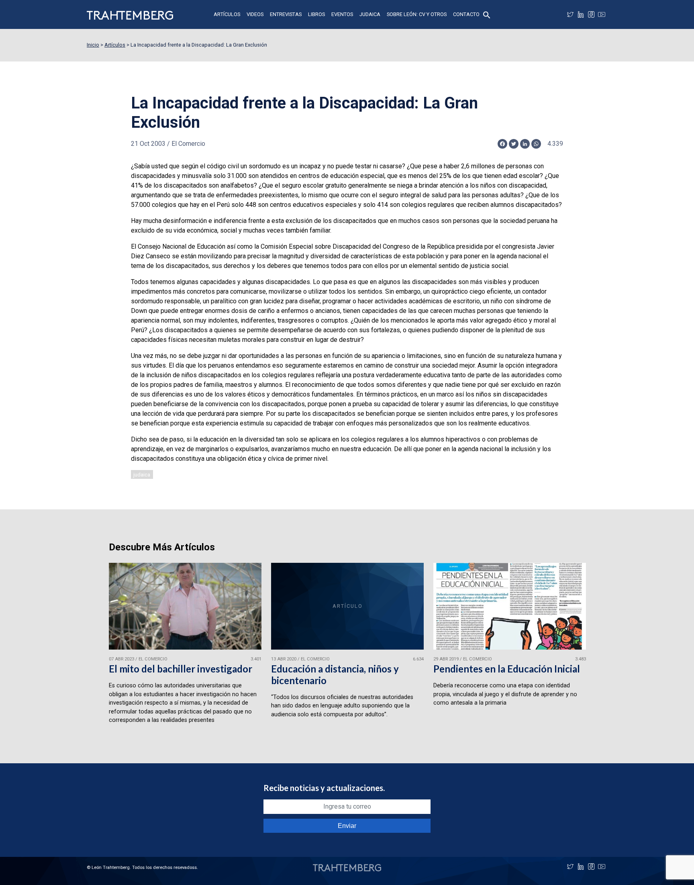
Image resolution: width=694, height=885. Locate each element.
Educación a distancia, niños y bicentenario (335, 674)
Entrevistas (286, 14)
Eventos (342, 14)
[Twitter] (570, 14)
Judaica (369, 14)
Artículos (227, 14)
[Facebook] (591, 14)
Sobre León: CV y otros (417, 14)
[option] (185, 647)
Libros (316, 14)
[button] (487, 14)
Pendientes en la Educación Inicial (506, 668)
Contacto (466, 14)
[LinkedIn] (581, 14)
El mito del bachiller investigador (180, 668)
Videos (255, 14)
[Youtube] (601, 14)
